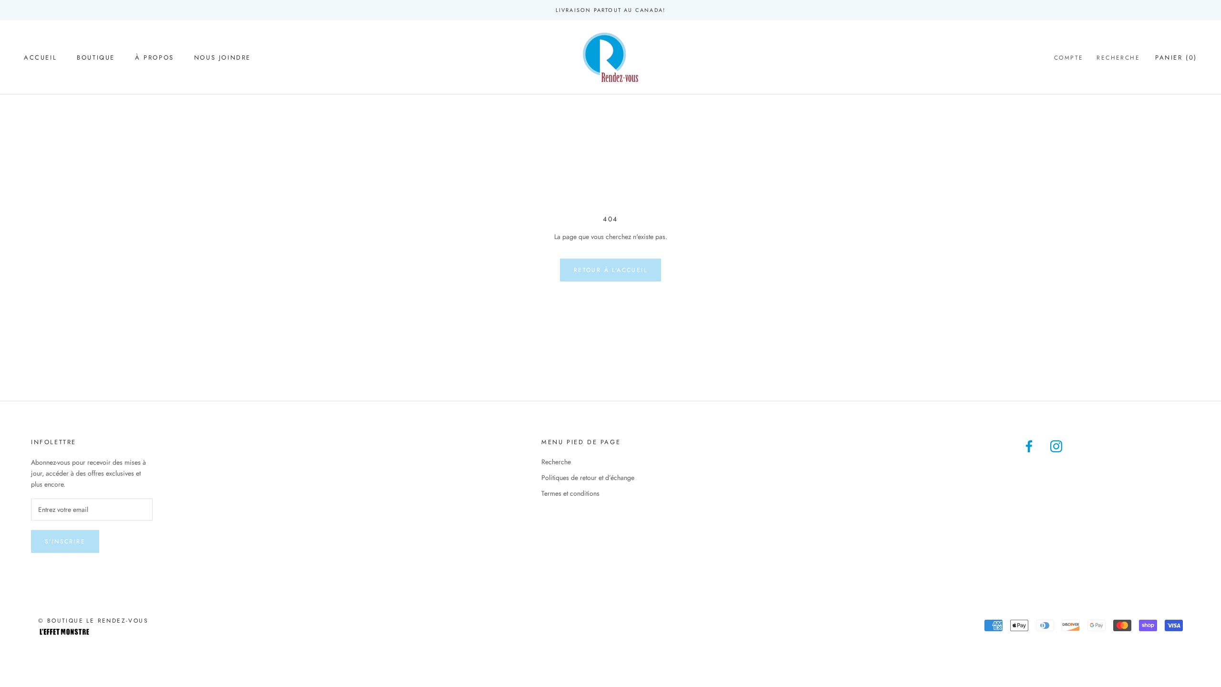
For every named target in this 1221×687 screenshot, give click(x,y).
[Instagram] (1056, 446)
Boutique (96, 57)
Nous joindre (222, 57)
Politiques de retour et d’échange (587, 477)
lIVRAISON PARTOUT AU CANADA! (611, 10)
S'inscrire (65, 541)
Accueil (40, 57)
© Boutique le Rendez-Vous (93, 620)
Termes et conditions (570, 493)
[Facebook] (1029, 446)
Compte (1068, 57)
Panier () (1176, 57)
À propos (154, 57)
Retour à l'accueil (610, 270)
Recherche (1118, 57)
